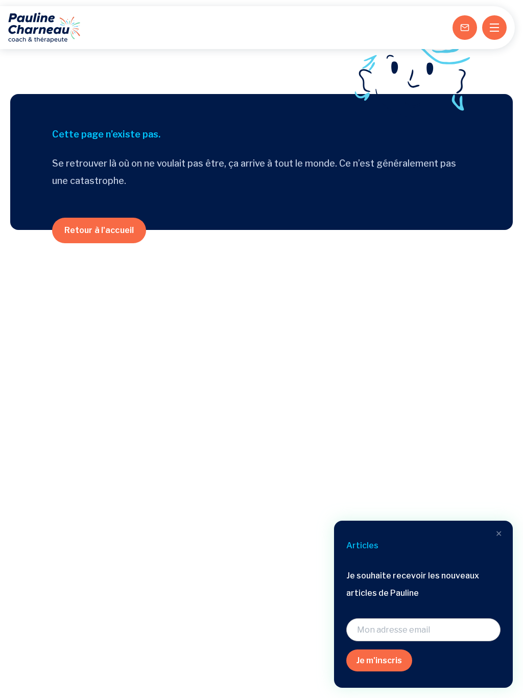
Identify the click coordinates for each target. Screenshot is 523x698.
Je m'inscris (379, 660)
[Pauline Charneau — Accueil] (44, 27)
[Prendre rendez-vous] (465, 27)
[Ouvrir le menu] (494, 27)
